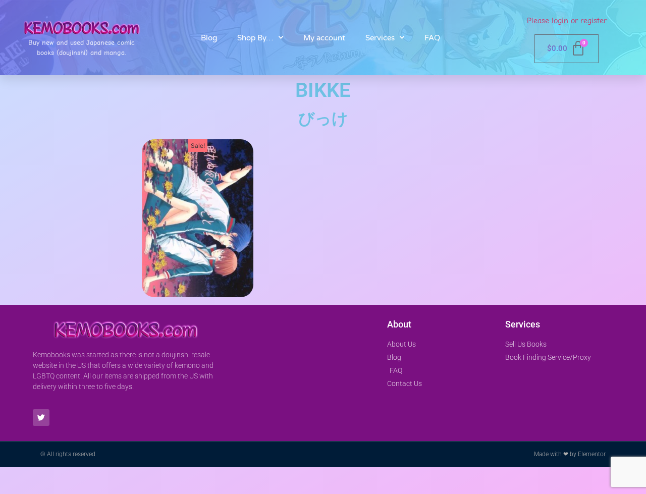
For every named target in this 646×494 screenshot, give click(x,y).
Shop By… (255, 37)
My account (324, 37)
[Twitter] (41, 417)
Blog (209, 37)
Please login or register (567, 20)
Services (380, 37)
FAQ (432, 37)
